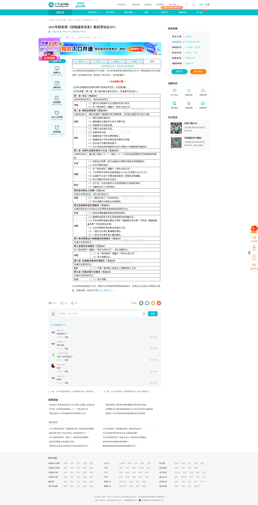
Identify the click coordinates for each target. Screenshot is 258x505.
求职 (189, 468)
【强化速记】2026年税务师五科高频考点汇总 (67, 413)
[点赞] (72, 303)
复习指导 (110, 12)
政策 (142, 463)
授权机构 (123, 486)
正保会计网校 (61, 20)
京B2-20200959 (100, 500)
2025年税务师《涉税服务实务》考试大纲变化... (130, 391)
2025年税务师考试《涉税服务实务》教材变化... (75, 391)
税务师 (60, 12)
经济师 (162, 463)
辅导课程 (198, 71)
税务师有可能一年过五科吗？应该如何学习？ (68, 433)
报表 (198, 472)
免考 (136, 463)
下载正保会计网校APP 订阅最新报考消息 (69, 32)
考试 (72, 463)
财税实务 (136, 5)
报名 (65, 463)
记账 (191, 472)
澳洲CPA (107, 486)
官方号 (254, 259)
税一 (81, 61)
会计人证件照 (57, 115)
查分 (78, 463)
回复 (66, 337)
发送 (153, 314)
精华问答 (163, 486)
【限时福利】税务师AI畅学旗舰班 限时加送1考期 (125, 405)
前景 (129, 463)
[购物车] (186, 4)
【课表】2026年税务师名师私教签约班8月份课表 (125, 413)
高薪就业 (148, 5)
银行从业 (163, 477)
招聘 (176, 468)
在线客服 (254, 241)
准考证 (141, 468)
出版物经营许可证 (130, 500)
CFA (105, 472)
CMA (106, 468)
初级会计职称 (54, 463)
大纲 (183, 482)
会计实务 (163, 472)
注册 (207, 4)
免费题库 (57, 100)
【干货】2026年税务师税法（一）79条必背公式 (68, 409)
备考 (85, 463)
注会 (189, 486)
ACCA (106, 463)
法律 (134, 61)
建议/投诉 (254, 269)
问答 (185, 472)
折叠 (249, 252)
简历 (183, 468)
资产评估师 (53, 486)
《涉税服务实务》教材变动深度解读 (117, 66)
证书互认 (123, 482)
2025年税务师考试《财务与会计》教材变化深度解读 (124, 437)
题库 (146, 12)
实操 (204, 472)
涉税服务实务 (87, 20)
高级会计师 (53, 472)
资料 (149, 463)
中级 (183, 486)
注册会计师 (53, 477)
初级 (176, 486)
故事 (196, 468)
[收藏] (61, 303)
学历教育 (160, 5)
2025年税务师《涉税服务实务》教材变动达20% (122, 429)
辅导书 (164, 12)
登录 (201, 4)
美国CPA (107, 482)
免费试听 (182, 12)
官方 (121, 477)
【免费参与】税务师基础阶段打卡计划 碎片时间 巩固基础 (129, 409)
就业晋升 (163, 468)
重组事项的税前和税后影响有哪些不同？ (120, 446)
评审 (91, 472)
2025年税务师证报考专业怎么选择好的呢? (120, 433)
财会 (116, 61)
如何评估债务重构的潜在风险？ (116, 442)
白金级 (122, 463)
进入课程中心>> (106, 290)
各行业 (177, 472)
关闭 (70, 74)
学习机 (200, 12)
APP (254, 250)
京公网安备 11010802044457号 (152, 500)
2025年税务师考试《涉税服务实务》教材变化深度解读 (71, 429)
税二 (99, 61)
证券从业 (163, 482)
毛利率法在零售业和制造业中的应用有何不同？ (69, 446)
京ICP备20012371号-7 (114, 500)
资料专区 (57, 86)
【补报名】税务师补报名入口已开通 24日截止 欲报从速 (71, 405)
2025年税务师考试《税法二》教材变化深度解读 (69, 437)
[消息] (193, 4)
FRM (106, 477)
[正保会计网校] (58, 5)
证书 (198, 477)
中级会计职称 (54, 468)
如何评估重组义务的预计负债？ (62, 442)
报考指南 (57, 130)
